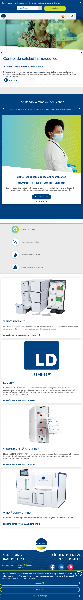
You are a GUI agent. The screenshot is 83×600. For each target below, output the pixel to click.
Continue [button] (55, 8)
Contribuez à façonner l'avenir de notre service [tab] (9, 80)
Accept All (39, 583)
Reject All (40, 589)
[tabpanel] (41, 402)
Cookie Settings (40, 596)
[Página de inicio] (3, 16)
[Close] (78, 573)
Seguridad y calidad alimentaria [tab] (16, 80)
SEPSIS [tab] (39, 201)
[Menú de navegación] (79, 16)
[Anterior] (1, 52)
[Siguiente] (81, 52)
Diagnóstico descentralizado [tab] (30, 242)
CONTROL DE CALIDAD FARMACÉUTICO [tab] (43, 201)
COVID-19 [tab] (46, 201)
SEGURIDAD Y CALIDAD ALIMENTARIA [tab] (41, 201)
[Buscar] (72, 17)
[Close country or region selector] (80, 2)
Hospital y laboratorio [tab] (28, 229)
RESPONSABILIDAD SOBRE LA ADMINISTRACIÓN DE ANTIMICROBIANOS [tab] (41, 109)
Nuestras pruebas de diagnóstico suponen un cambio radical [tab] (11, 80)
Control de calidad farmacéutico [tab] (14, 80)
